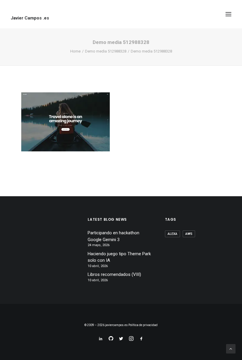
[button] (228, 14)
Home (75, 51)
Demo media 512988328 (105, 51)
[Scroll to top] (231, 348)
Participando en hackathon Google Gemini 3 (113, 236)
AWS (188, 234)
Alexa (172, 234)
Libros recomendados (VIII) (114, 274)
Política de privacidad (143, 325)
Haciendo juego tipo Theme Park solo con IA (119, 257)
